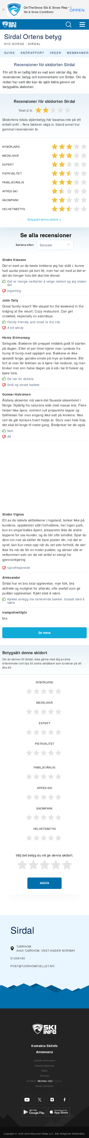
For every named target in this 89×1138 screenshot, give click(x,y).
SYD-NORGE (14, 44)
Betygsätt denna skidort (43, 219)
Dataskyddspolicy (44, 1065)
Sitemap (44, 1075)
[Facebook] (65, 1099)
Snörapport (32, 53)
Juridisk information (44, 1060)
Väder (55, 53)
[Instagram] (52, 1099)
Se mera (44, 632)
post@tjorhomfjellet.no (32, 966)
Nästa (44, 883)
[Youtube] (27, 1099)
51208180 (17, 958)
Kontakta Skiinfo (44, 1046)
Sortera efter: (25, 245)
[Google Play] (34, 1111)
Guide (9, 53)
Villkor (44, 1070)
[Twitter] (39, 1099)
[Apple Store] (59, 1111)
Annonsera (44, 1052)
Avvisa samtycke (44, 1086)
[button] (68, 24)
